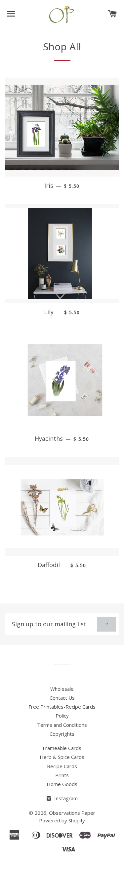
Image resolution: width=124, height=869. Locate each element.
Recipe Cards (62, 766)
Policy (62, 715)
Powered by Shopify (62, 820)
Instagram (65, 798)
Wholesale (62, 688)
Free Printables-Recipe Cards (62, 706)
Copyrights (62, 733)
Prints (62, 775)
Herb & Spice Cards (62, 757)
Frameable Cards (62, 748)
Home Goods (62, 784)
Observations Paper (72, 812)
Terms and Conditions (62, 725)
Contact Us (62, 697)
